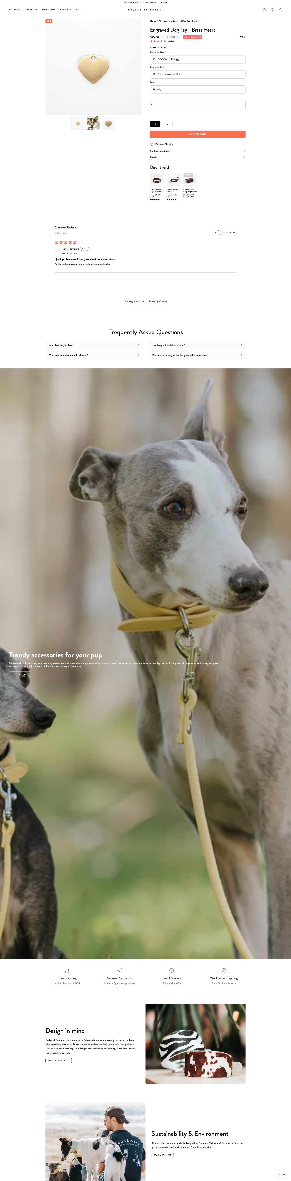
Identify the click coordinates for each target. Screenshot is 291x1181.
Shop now (20, 674)
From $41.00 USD (172, 196)
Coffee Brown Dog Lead (172, 191)
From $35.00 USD (155, 196)
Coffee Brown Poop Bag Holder (190, 191)
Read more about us (59, 1060)
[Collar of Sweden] (145, 9)
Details (153, 157)
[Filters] (216, 232)
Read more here (163, 1155)
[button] (264, 10)
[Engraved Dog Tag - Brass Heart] (78, 123)
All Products (164, 20)
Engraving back (157, 67)
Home (153, 20)
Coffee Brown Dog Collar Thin (156, 191)
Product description (160, 151)
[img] (243, 37)
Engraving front (157, 52)
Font (152, 82)
